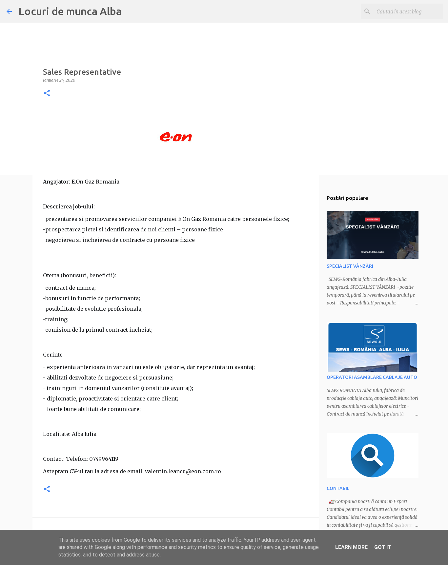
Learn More (351, 547)
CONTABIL (338, 488)
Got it (382, 547)
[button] (47, 93)
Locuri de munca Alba (70, 11)
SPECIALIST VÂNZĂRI (350, 266)
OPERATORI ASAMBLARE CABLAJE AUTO (372, 377)
